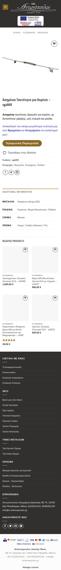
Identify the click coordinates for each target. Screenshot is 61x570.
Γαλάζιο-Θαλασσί (33, 225)
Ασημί (21, 225)
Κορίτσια (22, 209)
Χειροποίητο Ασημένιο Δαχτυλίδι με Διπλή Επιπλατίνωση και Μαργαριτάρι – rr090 (13, 331)
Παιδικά (41, 165)
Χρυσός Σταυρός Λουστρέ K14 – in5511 (43, 328)
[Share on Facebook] (5, 172)
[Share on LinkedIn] (17, 172)
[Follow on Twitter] (10, 526)
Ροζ (45, 225)
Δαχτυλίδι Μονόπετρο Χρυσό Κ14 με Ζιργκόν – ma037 (44, 281)
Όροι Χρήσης (8, 410)
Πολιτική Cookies (10, 421)
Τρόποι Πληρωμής (10, 426)
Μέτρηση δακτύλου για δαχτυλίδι (16, 470)
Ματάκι (21, 217)
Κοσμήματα (29, 33)
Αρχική (16, 33)
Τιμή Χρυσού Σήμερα (11, 448)
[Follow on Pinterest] (21, 526)
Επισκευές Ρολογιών (11, 383)
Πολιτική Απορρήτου (11, 416)
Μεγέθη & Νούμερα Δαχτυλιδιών (16, 476)
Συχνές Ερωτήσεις (10, 405)
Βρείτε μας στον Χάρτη (12, 400)
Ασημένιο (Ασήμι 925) (29, 201)
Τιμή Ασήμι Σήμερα (10, 454)
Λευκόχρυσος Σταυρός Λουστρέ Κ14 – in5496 (14, 279)
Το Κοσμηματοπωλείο (11, 367)
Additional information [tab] (17, 192)
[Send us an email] (15, 526)
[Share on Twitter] (11, 172)
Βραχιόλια (43, 33)
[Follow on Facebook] (5, 526)
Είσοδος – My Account (12, 486)
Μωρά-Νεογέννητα (37, 209)
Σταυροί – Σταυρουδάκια (13, 481)
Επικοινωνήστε (8, 372)
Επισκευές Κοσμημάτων (12, 378)
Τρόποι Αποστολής (10, 432)
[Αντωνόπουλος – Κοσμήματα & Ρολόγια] (33, 7)
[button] (5, 7)
